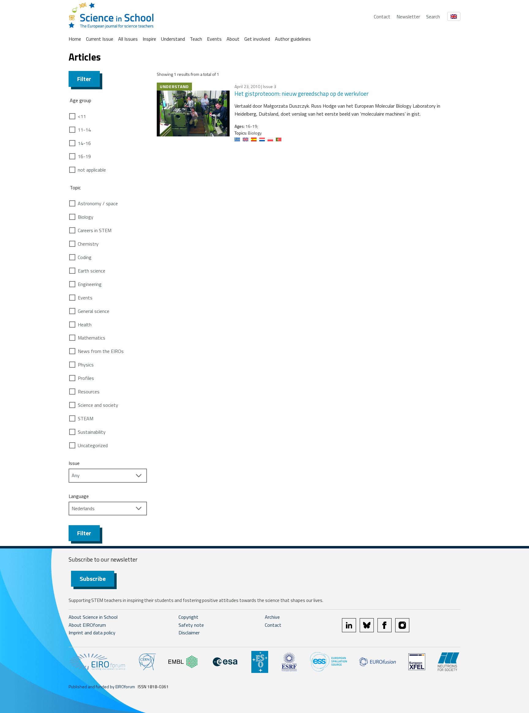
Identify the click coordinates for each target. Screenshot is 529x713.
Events (214, 39)
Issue (74, 463)
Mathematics (91, 337)
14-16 (84, 143)
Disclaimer (189, 632)
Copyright (188, 617)
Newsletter (408, 16)
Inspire (149, 39)
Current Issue (99, 39)
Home (75, 39)
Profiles (86, 378)
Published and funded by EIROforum (102, 686)
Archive (272, 617)
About (233, 39)
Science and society (98, 405)
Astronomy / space (98, 203)
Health (85, 324)
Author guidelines (293, 39)
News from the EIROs (101, 351)
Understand (173, 39)
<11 (82, 116)
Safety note (191, 625)
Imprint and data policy (92, 632)
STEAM (85, 418)
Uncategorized (93, 445)
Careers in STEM (94, 230)
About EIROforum (87, 625)
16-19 (84, 156)
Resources (88, 391)
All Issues (128, 39)
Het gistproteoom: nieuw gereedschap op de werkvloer (301, 93)
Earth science (91, 270)
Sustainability (92, 432)
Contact (382, 16)
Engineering (90, 284)
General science (93, 311)
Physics (86, 364)
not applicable (92, 169)
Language (79, 496)
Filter (84, 79)
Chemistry (88, 243)
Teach (196, 39)
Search (433, 16)
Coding (85, 257)
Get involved (257, 39)
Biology (85, 217)
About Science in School (93, 617)
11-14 (84, 129)
